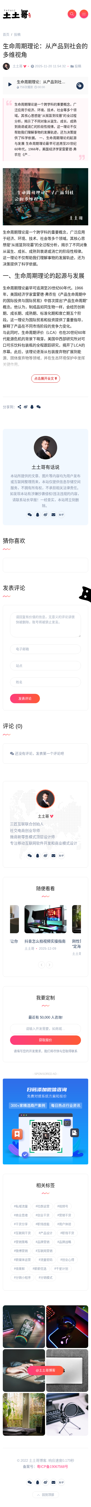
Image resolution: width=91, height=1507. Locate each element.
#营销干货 (64, 1215)
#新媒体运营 (22, 1259)
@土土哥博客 (45, 1370)
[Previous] (41, 964)
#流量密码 (45, 1259)
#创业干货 (42, 1215)
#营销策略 (21, 1242)
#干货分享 (21, 1224)
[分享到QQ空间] (19, 407)
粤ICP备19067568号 (52, 1467)
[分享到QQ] (32, 407)
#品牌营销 (42, 1242)
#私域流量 (21, 1206)
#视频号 (62, 1206)
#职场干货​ (67, 1233)
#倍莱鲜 (19, 1268)
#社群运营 (42, 1206)
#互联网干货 (22, 1233)
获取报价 (45, 1040)
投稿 (17, 34)
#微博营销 (21, 1251)
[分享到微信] (38, 407)
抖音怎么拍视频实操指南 (45, 941)
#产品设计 (45, 1233)
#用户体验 (64, 1224)
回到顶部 (48, 1494)
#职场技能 (42, 1224)
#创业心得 (67, 1259)
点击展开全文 (44, 378)
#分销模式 (45, 1277)
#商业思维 (21, 1215)
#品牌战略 (64, 1242)
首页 (6, 34)
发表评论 (25, 698)
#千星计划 (61, 1268)
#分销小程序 (22, 1277)
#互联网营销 (44, 1251)
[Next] (49, 964)
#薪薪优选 (39, 1268)
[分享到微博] (26, 407)
